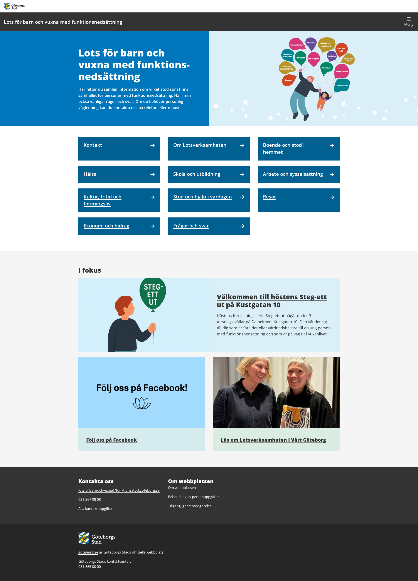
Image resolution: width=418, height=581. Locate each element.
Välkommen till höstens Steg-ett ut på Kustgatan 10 (272, 300)
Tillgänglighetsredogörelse (190, 506)
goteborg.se (88, 552)
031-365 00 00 (89, 566)
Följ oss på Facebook (111, 439)
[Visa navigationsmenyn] (408, 21)
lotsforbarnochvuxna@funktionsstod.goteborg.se (119, 490)
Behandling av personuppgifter (193, 496)
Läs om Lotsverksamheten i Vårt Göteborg (273, 439)
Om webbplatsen (182, 487)
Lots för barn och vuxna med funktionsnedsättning (63, 22)
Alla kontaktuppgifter (95, 508)
